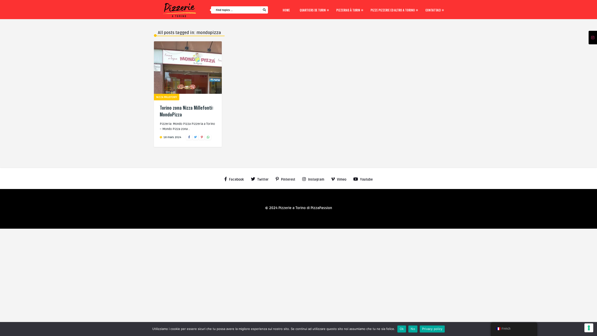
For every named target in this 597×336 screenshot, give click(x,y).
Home (286, 10)
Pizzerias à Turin (348, 10)
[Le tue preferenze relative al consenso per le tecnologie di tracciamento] (588, 327)
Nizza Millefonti (166, 97)
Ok (402, 329)
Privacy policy (432, 329)
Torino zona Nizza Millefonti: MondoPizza (186, 111)
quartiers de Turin (313, 10)
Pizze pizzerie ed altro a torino (393, 10)
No (413, 329)
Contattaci (433, 10)
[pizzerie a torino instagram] (593, 37)
